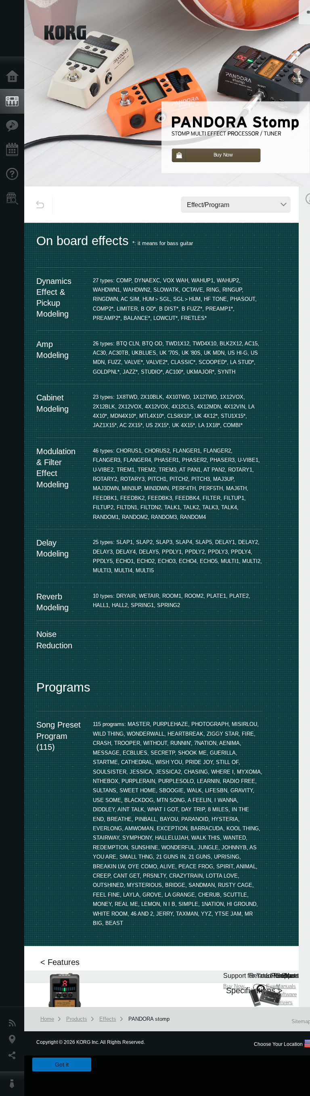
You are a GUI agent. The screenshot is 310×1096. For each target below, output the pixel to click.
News (14, 1023)
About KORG (14, 1084)
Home (14, 77)
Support (14, 174)
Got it (62, 1064)
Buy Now (233, 986)
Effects (107, 1019)
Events (14, 150)
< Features (60, 962)
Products (14, 101)
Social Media (14, 1055)
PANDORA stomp (149, 1019)
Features (14, 126)
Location (14, 1039)
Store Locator (14, 198)
